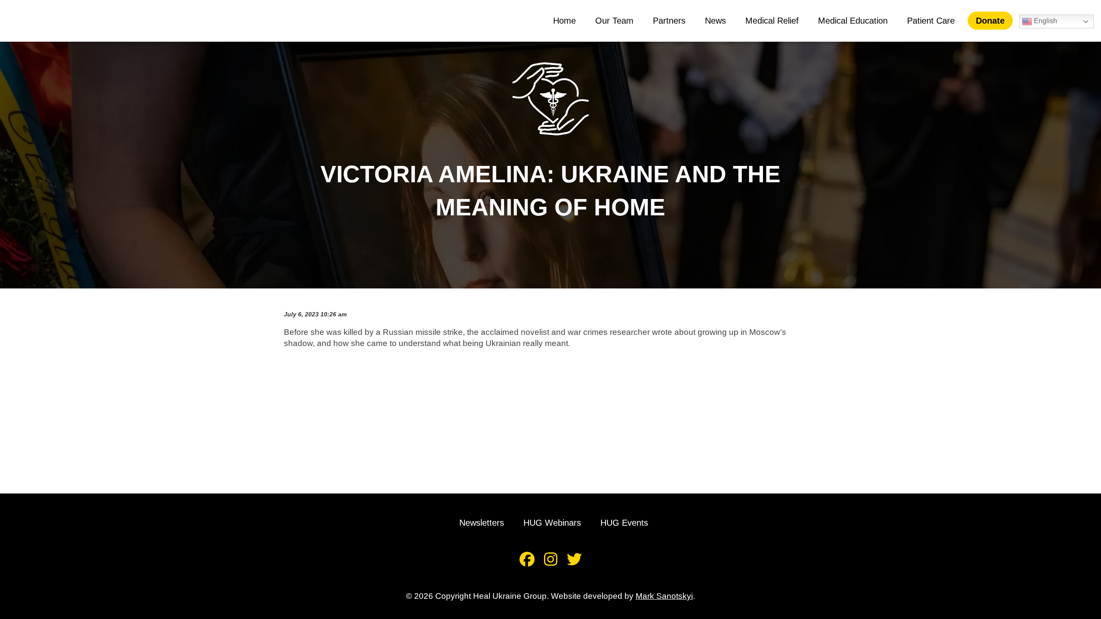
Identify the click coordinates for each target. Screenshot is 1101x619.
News (715, 20)
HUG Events (624, 522)
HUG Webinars (552, 522)
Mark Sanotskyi (664, 596)
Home (564, 20)
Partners (669, 20)
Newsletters (481, 522)
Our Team (614, 20)
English (1044, 21)
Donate (990, 20)
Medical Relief (772, 20)
